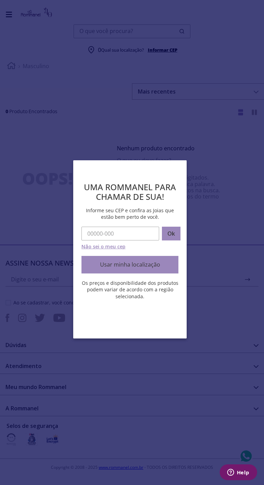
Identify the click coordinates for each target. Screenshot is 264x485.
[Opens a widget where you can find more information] (238, 473)
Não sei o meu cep (103, 246)
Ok (171, 233)
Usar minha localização (130, 264)
